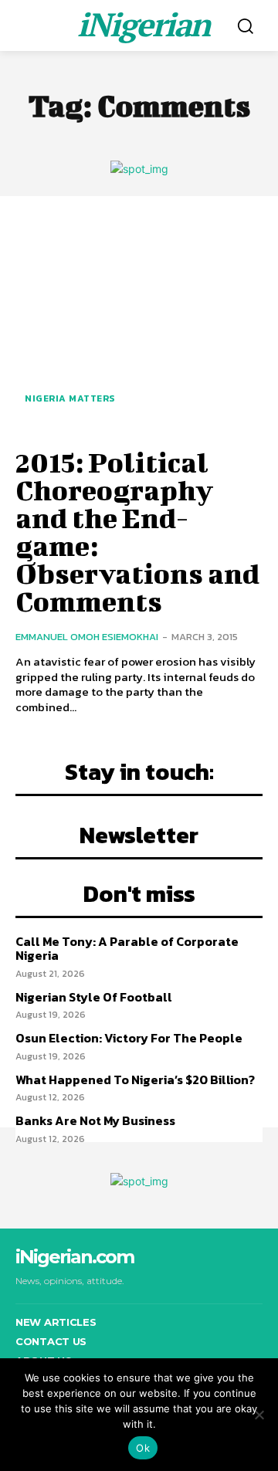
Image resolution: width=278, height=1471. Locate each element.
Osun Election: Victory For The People (128, 1038)
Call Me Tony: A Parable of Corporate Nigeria (127, 948)
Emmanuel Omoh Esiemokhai (86, 636)
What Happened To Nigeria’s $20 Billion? (135, 1079)
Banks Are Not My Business (95, 1120)
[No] (258, 1414)
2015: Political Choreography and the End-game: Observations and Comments (137, 531)
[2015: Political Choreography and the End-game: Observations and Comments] (139, 320)
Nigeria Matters (70, 398)
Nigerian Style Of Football (93, 997)
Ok (143, 1448)
